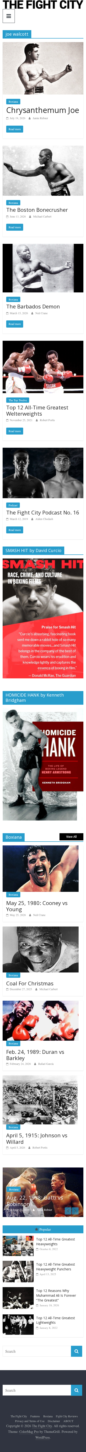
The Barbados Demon (33, 306)
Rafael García (46, 1064)
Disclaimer (54, 1422)
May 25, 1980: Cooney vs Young (37, 906)
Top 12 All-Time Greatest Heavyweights (55, 1242)
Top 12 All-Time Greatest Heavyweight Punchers (55, 1267)
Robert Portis (47, 420)
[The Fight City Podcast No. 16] (43, 450)
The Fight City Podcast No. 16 (42, 512)
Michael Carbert (42, 216)
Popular (45, 1230)
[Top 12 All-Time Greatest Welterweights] (43, 343)
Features (35, 1417)
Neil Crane (41, 313)
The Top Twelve (18, 400)
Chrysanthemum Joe (42, 110)
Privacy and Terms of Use (29, 1422)
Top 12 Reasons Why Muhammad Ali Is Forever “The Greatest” (56, 1296)
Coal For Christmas (30, 983)
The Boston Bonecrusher (37, 209)
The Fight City (19, 1417)
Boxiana (13, 101)
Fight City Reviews (67, 1417)
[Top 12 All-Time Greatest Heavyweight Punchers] (19, 1262)
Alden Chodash (44, 519)
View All (71, 837)
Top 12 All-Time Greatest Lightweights (55, 1321)
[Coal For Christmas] (41, 929)
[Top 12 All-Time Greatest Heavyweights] (19, 1236)
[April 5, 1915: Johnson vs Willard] (40, 1078)
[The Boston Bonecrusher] (43, 148)
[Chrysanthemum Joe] (43, 45)
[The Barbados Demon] (43, 246)
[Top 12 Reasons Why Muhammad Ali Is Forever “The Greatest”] (19, 1288)
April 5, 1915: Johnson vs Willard (36, 1138)
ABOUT (68, 1422)
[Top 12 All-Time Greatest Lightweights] (19, 1315)
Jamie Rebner (40, 118)
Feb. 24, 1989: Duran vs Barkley (35, 1054)
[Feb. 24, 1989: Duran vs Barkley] (41, 1003)
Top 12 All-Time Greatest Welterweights (37, 410)
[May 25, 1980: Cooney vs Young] (41, 848)
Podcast (13, 505)
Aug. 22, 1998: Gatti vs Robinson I (32, 1200)
